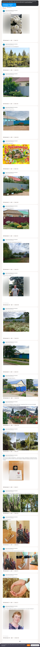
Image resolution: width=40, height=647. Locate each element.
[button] (6, 40)
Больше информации (28, 2)
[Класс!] (3, 303)
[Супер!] (4, 303)
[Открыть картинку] (14, 388)
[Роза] (4, 636)
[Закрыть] (14, 4)
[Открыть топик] (20, 13)
